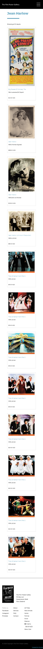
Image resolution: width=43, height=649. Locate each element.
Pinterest (5, 616)
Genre (26, 613)
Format (26, 616)
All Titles (27, 608)
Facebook (5, 610)
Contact (16, 616)
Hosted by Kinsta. (37, 647)
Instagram (5, 613)
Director (27, 621)
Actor (26, 618)
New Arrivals (28, 610)
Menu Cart (27, 629)
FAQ (14, 613)
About (15, 608)
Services (15, 610)
